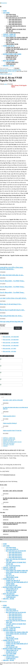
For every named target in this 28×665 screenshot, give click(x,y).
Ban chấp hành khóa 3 (15, 23)
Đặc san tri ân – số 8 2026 (9, 351)
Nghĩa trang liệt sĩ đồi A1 (9, 416)
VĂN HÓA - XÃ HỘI (8, 444)
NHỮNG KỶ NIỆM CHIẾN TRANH (12, 442)
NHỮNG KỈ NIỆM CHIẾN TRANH (12, 54)
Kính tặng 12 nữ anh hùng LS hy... (11, 304)
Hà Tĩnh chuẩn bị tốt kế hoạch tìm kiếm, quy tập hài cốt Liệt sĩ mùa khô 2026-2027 (15, 516)
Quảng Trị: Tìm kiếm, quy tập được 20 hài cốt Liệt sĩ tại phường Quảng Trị (14, 523)
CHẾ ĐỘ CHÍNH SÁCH (12, 62)
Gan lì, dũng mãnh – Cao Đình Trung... (12, 281)
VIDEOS (5, 446)
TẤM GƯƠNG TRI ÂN (12, 44)
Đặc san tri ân (10, 42)
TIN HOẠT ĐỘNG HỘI (9, 36)
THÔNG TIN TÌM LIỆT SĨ (13, 47)
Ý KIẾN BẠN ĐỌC (11, 64)
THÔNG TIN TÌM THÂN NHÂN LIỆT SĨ (17, 49)
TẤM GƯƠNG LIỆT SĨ (12, 56)
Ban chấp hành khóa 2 (15, 21)
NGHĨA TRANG (10, 51)
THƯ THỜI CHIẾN (11, 59)
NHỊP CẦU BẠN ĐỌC (9, 61)
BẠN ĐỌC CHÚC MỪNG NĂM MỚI (13, 400)
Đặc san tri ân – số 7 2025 (9, 348)
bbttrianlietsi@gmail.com (9, 474)
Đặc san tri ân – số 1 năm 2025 (10, 345)
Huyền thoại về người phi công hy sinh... (12, 310)
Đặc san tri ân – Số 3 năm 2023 (11, 336)
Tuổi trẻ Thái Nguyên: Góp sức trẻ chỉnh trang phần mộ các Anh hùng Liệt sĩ (15, 530)
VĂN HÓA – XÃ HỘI (8, 65)
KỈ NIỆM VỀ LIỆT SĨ (11, 57)
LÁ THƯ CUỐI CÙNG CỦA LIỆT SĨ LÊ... (13, 298)
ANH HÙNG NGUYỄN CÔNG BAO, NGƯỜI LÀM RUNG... (11, 268)
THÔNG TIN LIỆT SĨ (8, 46)
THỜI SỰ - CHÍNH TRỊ (9, 437)
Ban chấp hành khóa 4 (15, 24)
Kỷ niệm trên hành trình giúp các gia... (12, 275)
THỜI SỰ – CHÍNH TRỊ (9, 34)
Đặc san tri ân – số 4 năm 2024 (10, 339)
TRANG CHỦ (3, 70)
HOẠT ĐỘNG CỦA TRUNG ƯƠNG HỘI (17, 37)
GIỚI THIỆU (6, 13)
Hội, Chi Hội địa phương (13, 32)
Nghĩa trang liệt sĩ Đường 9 (10, 423)
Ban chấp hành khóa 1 (15, 19)
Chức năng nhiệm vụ (12, 16)
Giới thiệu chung (11, 14)
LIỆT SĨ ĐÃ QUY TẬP (11, 52)
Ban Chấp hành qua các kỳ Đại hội (16, 18)
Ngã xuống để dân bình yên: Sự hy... (11, 316)
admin (5, 84)
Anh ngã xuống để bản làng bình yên (11, 321)
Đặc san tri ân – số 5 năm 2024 (10, 342)
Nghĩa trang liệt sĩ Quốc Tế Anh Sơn (12, 430)
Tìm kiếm (2, 325)
